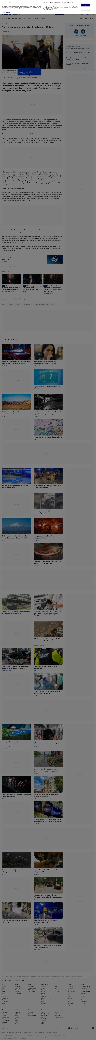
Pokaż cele (85, 9)
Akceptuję (85, 5)
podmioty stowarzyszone (23, 3)
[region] (48, 7)
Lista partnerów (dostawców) (48, 9)
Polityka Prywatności (6, 12)
